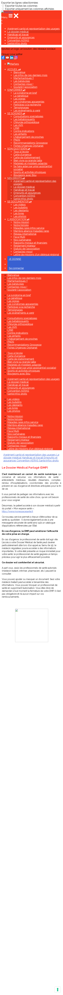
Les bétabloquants (24, 119)
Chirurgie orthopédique (26, 122)
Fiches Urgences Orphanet (28, 145)
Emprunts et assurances (21, 37)
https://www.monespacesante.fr (17, 511)
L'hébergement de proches (28, 137)
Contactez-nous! (23, 251)
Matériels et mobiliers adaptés (30, 163)
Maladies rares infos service (28, 228)
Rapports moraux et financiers (30, 242)
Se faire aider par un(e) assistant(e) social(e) (31, 367)
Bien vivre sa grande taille (27, 160)
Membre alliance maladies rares (31, 231)
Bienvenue (19, 72)
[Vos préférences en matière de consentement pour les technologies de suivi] (58, 990)
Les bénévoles (21, 81)
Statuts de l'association (26, 248)
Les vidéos (19, 204)
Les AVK (18, 125)
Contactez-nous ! (23, 84)
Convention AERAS (18, 40)
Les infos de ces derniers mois (30, 75)
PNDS (16, 139)
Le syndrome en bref (25, 92)
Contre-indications (23, 131)
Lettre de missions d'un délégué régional (36, 254)
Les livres (18, 213)
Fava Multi (19, 236)
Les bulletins (20, 207)
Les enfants (20, 134)
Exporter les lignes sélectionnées (19, 2)
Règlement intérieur (24, 245)
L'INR (16, 128)
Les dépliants (21, 210)
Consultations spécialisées (28, 116)
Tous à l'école (21, 151)
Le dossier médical (18, 31)
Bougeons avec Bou (24, 175)
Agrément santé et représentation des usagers (33, 28)
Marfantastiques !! (23, 78)
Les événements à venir (26, 110)
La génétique (20, 95)
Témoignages (21, 107)
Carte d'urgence (22, 154)
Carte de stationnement (26, 157)
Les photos (19, 216)
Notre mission (21, 222)
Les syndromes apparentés (28, 101)
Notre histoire (21, 225)
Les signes (19, 98)
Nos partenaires (22, 239)
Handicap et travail (18, 34)
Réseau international (24, 234)
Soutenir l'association (25, 87)
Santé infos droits (17, 43)
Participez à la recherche (27, 104)
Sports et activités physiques (29, 172)
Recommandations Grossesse (30, 142)
